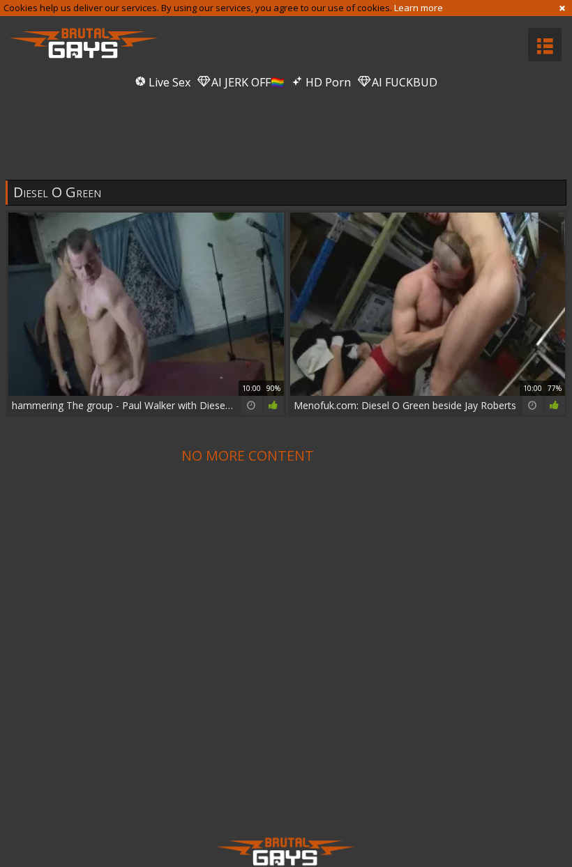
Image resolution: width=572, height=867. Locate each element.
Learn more (418, 7)
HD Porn (327, 82)
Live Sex (168, 82)
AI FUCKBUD (403, 82)
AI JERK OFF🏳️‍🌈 (247, 82)
